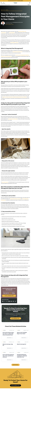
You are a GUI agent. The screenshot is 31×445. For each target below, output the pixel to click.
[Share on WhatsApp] (6, 301)
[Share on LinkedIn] (9, 301)
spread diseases (12, 32)
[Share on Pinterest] (11, 301)
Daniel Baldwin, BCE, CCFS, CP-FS (18, 22)
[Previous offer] (4, 0)
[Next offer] (27, 0)
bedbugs (13, 42)
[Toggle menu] (29, 3)
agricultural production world (17, 51)
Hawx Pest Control (5, 182)
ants (11, 42)
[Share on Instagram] (15, 301)
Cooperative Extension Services (15, 198)
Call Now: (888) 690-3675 (9, 295)
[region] (15, 1)
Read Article (9, 337)
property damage (21, 31)
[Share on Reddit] (13, 301)
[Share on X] (4, 301)
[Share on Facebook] (2, 301)
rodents (17, 42)
